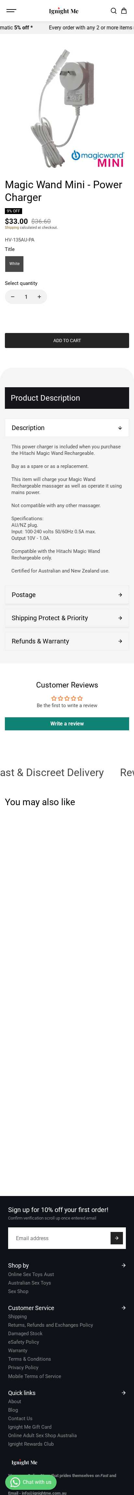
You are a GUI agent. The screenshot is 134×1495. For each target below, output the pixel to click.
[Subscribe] (117, 1238)
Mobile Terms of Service (34, 1376)
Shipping (12, 227)
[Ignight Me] (63, 10)
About (14, 1401)
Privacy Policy (23, 1367)
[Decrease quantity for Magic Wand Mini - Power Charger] (12, 296)
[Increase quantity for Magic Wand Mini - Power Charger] (39, 296)
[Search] (113, 11)
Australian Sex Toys (29, 1283)
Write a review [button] (67, 724)
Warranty (17, 1351)
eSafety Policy (23, 1342)
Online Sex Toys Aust (31, 1274)
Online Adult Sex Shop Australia (42, 1435)
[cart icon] (124, 11)
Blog (13, 1410)
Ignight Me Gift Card (29, 1427)
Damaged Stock (25, 1334)
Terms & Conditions (29, 1359)
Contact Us (20, 1418)
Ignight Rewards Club (31, 1444)
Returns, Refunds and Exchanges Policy (50, 1325)
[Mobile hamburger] (12, 11)
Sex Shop (18, 1291)
